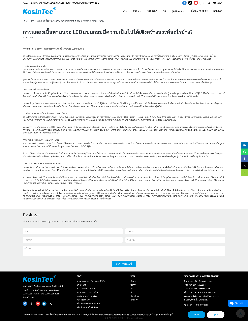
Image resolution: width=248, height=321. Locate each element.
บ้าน (125, 11)
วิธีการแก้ (152, 11)
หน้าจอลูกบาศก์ (83, 300)
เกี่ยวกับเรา (135, 296)
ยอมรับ (196, 315)
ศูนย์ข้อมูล (177, 11)
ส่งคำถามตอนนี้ (124, 264)
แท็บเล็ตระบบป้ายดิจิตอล (87, 307)
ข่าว (32, 21)
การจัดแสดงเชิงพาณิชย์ (87, 296)
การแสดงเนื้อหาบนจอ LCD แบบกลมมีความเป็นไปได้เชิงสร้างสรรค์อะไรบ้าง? (70, 21)
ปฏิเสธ (216, 315)
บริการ (133, 285)
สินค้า (136, 11)
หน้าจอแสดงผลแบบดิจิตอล (88, 303)
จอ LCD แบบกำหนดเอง (87, 288)
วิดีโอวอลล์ (81, 285)
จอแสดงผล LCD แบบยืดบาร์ (89, 292)
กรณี (132, 288)
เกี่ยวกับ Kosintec (199, 11)
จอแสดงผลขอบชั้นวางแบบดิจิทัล (91, 281)
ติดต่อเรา (217, 11)
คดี (164, 11)
